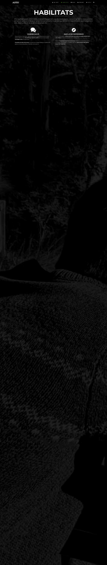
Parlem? (81, 2)
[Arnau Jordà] (16, 2)
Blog (73, 2)
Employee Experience (74, 34)
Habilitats (66, 2)
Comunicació (33, 34)
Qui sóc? (56, 2)
